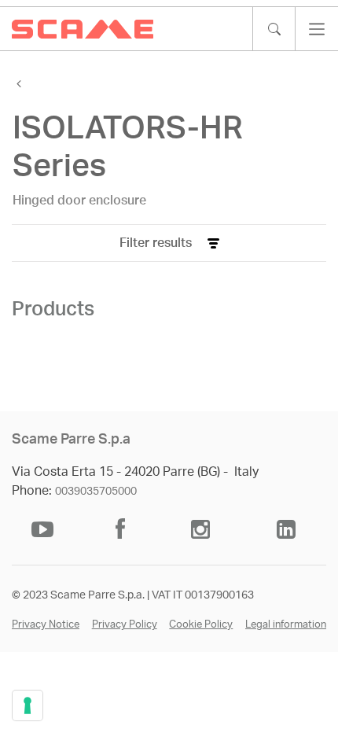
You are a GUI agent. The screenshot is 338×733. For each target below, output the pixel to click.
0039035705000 (96, 491)
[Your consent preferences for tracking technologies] (27, 705)
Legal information (285, 625)
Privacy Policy (124, 625)
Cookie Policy (201, 625)
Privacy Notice (45, 625)
